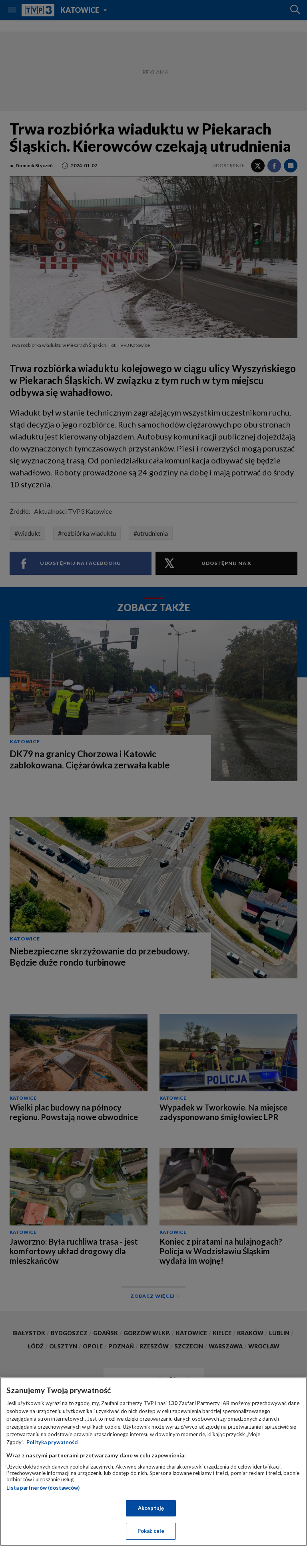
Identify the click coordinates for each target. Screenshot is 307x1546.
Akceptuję (151, 1508)
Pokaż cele (151, 1531)
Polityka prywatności (52, 1442)
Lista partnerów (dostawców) (43, 1488)
